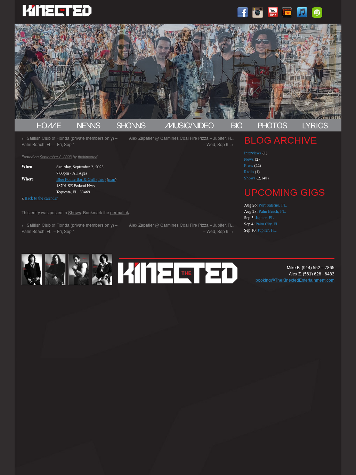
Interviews (252, 152)
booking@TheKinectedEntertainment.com (295, 280)
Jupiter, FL (265, 217)
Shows (74, 212)
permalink (119, 212)
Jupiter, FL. (267, 230)
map (111, 179)
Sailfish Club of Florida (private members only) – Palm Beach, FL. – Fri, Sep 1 (70, 141)
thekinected (87, 156)
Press (248, 165)
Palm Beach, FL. (272, 211)
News (249, 159)
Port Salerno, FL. (273, 205)
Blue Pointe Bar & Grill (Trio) (81, 179)
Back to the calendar (41, 198)
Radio (249, 171)
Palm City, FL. (268, 223)
